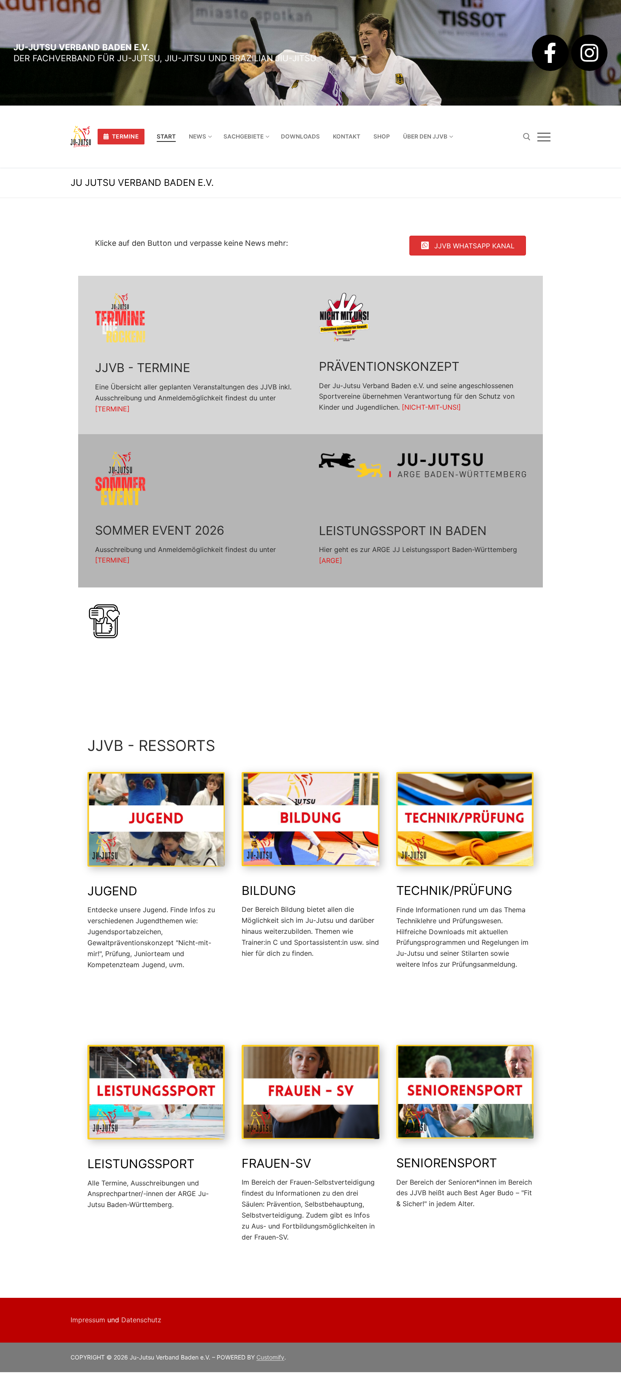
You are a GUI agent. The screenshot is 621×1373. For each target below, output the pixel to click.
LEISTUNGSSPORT (140, 1163)
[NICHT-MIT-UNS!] (431, 407)
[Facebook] (550, 53)
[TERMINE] (112, 409)
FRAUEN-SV (276, 1163)
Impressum (88, 1320)
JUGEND (112, 891)
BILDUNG (269, 890)
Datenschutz (141, 1320)
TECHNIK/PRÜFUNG (454, 890)
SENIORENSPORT (446, 1162)
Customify (270, 1357)
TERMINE (124, 136)
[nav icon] (543, 137)
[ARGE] (330, 560)
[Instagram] (589, 53)
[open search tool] (527, 137)
